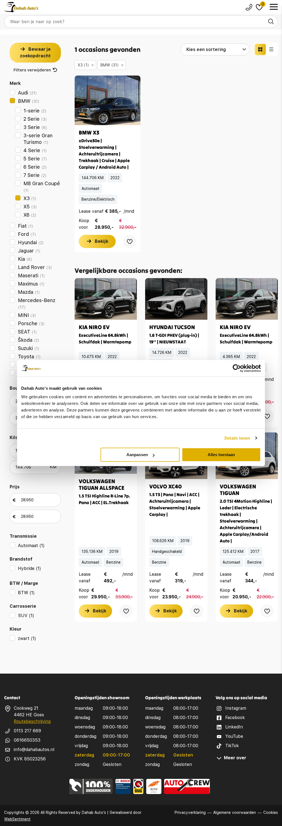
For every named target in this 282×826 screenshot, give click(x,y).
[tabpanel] (108, 100)
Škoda (28, 340)
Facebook (235, 717)
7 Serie (35, 175)
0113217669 (249, 7)
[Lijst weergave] (271, 49)
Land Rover (35, 267)
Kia (25, 259)
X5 (30, 206)
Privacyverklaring (190, 812)
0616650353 (27, 740)
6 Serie (35, 167)
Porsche (31, 323)
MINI (27, 315)
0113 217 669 (27, 730)
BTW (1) (26, 592)
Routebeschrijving (32, 721)
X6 (29, 215)
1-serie (35, 111)
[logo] (21, 7)
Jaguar (29, 251)
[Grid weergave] (260, 49)
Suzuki (28, 348)
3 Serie (35, 127)
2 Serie (35, 119)
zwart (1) (27, 638)
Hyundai (31, 242)
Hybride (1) (29, 568)
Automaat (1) (31, 545)
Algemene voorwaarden (234, 812)
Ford (27, 234)
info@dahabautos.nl (34, 749)
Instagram (235, 708)
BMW (28, 101)
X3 (29, 198)
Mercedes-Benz (36, 303)
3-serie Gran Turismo (38, 139)
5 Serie (35, 159)
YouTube (234, 736)
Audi (27, 93)
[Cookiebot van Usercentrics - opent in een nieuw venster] (237, 368)
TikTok (232, 745)
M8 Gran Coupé (41, 187)
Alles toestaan (221, 454)
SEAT (27, 332)
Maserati (31, 275)
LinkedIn (234, 727)
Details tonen (237, 438)
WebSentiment (17, 819)
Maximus (31, 284)
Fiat (25, 226)
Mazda (29, 292)
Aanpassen (137, 454)
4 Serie (35, 150)
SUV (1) (26, 615)
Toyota (29, 356)
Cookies (270, 812)
